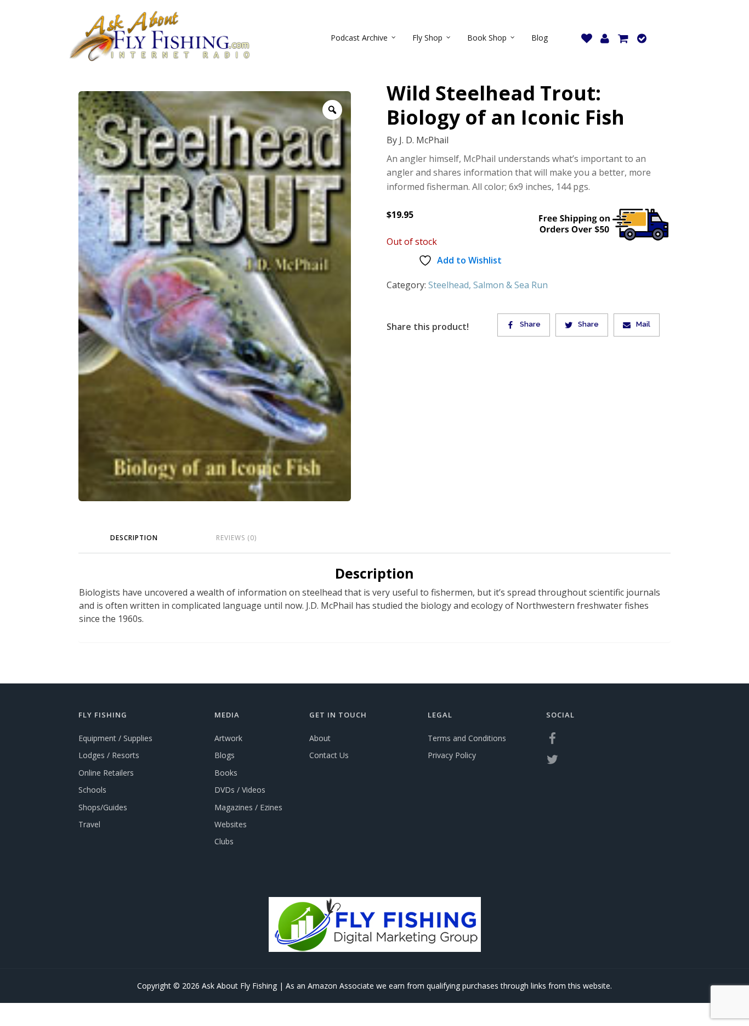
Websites (230, 824)
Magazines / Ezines (248, 807)
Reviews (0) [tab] (236, 537)
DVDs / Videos (239, 789)
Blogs (224, 755)
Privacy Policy (452, 755)
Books (225, 772)
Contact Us (329, 755)
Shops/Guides (102, 807)
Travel (89, 824)
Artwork (228, 738)
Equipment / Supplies (115, 738)
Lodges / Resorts (108, 755)
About (320, 738)
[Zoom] (332, 110)
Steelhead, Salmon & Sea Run (488, 285)
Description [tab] (134, 537)
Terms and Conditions (467, 738)
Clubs (224, 841)
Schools (92, 789)
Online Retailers (106, 772)
